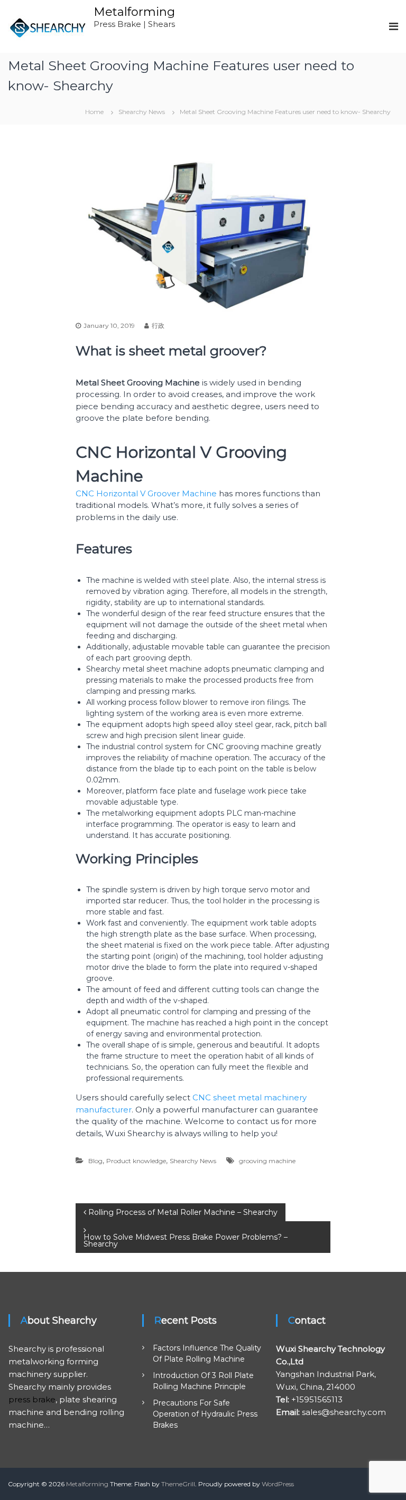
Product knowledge (136, 1161)
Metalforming (134, 12)
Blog (95, 1161)
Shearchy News (141, 112)
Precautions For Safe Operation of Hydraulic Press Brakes (205, 1414)
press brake (32, 1399)
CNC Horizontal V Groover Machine (146, 493)
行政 (158, 325)
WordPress (278, 1484)
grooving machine (267, 1161)
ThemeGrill (178, 1484)
